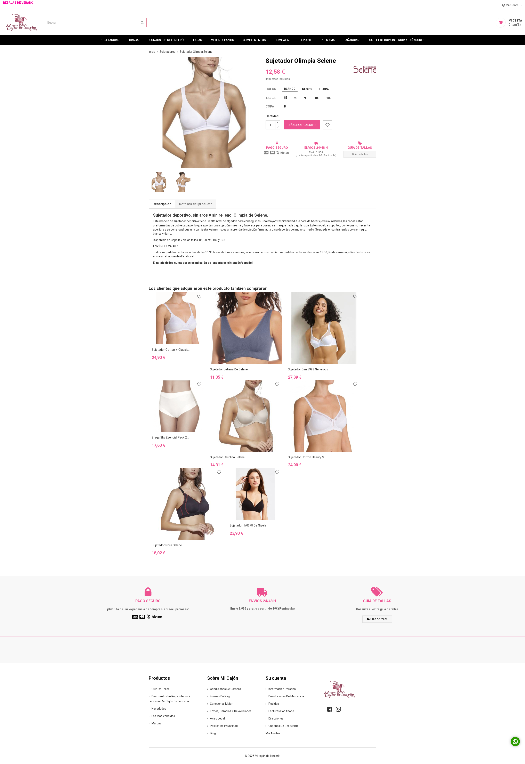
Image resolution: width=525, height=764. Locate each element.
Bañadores (352, 40)
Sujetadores (110, 40)
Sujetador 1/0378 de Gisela (248, 525)
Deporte (305, 40)
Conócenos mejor (221, 703)
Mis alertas (273, 733)
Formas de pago (220, 696)
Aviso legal (217, 718)
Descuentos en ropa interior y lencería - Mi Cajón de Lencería (170, 699)
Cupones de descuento (283, 725)
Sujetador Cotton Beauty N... (307, 457)
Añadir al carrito (302, 125)
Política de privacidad (224, 725)
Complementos (254, 40)
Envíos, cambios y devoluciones (230, 711)
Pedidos (273, 703)
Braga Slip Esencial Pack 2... (170, 437)
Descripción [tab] (162, 204)
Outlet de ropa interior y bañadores (397, 40)
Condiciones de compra (225, 689)
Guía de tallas (360, 154)
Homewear (283, 40)
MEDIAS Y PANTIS (222, 40)
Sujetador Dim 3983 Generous (308, 369)
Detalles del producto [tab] (195, 204)
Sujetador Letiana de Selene (229, 369)
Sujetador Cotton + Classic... (171, 350)
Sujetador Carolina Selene (227, 457)
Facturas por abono (281, 711)
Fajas (197, 40)
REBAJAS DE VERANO (18, 2)
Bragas (134, 40)
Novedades (159, 708)
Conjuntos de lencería (166, 40)
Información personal (282, 689)
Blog (213, 733)
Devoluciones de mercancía (286, 696)
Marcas (156, 723)
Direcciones (275, 718)
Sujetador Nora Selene (167, 545)
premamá (328, 40)
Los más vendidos (163, 716)
